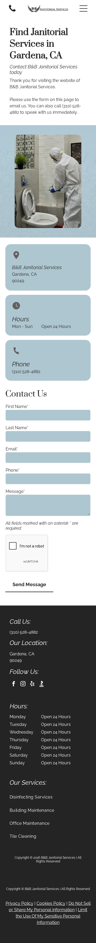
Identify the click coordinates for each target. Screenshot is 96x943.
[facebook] (14, 684)
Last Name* (17, 427)
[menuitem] (48, 797)
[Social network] (42, 684)
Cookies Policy (51, 903)
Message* (15, 491)
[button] (83, 8)
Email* (12, 448)
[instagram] (23, 684)
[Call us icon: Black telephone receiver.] (12, 11)
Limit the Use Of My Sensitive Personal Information (51, 916)
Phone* (12, 470)
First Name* (17, 406)
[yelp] (32, 684)
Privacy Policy (19, 903)
